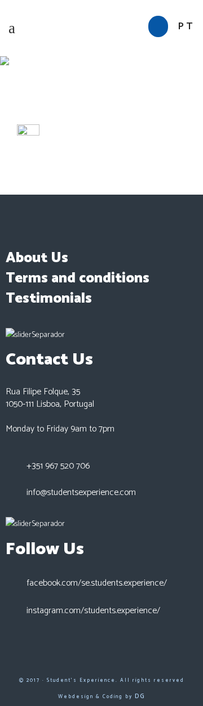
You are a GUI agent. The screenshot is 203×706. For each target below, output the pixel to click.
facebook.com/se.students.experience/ (97, 583)
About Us (37, 258)
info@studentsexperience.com (81, 492)
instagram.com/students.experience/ (93, 610)
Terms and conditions (77, 278)
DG (140, 696)
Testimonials (49, 299)
